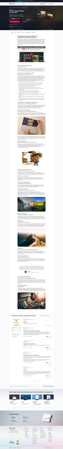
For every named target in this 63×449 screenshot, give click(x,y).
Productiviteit (27, 431)
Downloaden (25, 21)
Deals (22, 3)
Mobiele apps (27, 435)
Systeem (26, 430)
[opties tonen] (51, 319)
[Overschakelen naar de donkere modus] (48, 4)
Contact (34, 434)
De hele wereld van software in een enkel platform (26, 404)
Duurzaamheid (35, 430)
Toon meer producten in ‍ (48, 29)
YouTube (19, 447)
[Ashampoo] (12, 428)
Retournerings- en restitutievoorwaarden (43, 437)
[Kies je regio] (50, 4)
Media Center (34, 443)
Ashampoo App (50, 436)
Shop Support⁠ (50, 430)
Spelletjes (26, 434)
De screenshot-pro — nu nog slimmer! (28, 0)
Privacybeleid (42, 432)
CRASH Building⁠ (35, 435)
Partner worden (35, 442)
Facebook (14, 447)
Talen (23, 32)
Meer (25, 3)
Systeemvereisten (27, 32)
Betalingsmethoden (43, 435)
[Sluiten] (62, 0)
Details (15, 32)
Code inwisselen (50, 437)
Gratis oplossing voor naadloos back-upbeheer (48, 404)
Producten (17, 3)
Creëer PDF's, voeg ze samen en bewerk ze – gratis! (14, 404)
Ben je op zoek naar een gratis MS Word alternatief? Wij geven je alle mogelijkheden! (37, 404)
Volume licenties (33, 32)
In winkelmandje (15, 21)
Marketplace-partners (34, 440)
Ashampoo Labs (35, 431)
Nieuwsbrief (50, 440)
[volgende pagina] (42, 381)
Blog (10, 447)
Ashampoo (50, 441)
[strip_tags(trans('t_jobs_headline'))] (17, 442)
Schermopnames (19, 32)
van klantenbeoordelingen (18, 26)
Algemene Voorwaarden (42, 431)
